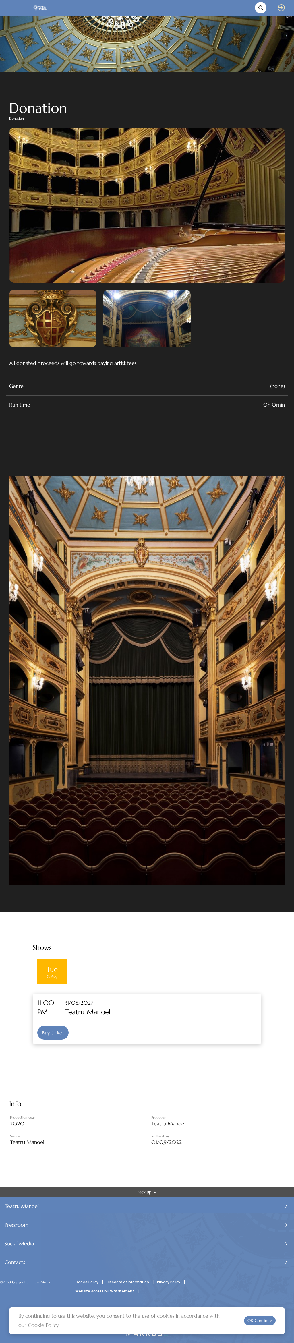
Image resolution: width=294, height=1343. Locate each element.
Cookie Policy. (44, 1325)
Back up (144, 1192)
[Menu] (12, 8)
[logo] (40, 7)
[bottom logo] (147, 1335)
